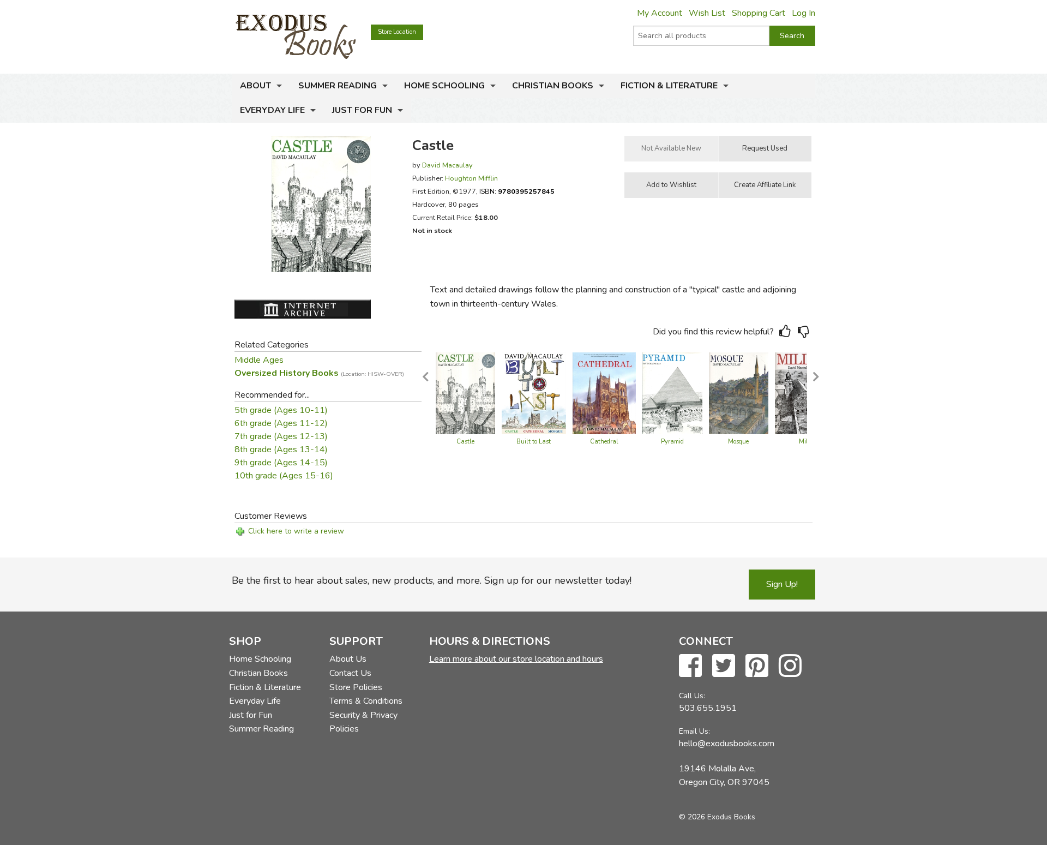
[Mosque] (738, 393)
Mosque (738, 442)
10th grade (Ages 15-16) (283, 476)
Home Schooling (444, 86)
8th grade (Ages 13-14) (281, 450)
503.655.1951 (708, 708)
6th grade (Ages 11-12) (281, 423)
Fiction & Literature (669, 86)
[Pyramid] (672, 393)
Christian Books (552, 86)
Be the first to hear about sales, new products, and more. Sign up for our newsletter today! (431, 580)
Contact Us (350, 673)
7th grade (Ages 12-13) (281, 436)
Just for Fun (362, 110)
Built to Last (533, 442)
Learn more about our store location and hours (516, 659)
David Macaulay (447, 165)
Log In (803, 13)
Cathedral (604, 442)
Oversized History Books (319, 373)
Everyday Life (272, 110)
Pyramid (672, 442)
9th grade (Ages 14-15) (281, 463)
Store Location (397, 32)
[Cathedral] (604, 393)
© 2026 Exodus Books (717, 817)
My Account (659, 13)
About (255, 86)
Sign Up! (782, 584)
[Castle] (465, 393)
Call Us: (692, 696)
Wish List (707, 13)
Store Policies (355, 687)
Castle (465, 442)
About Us (347, 659)
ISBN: (517, 191)
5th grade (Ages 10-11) (281, 410)
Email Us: (694, 731)
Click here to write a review (296, 531)
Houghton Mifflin (471, 178)
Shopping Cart (758, 13)
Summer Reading (337, 86)
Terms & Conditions (365, 701)
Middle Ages (259, 360)
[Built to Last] (534, 393)
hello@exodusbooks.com (726, 744)
